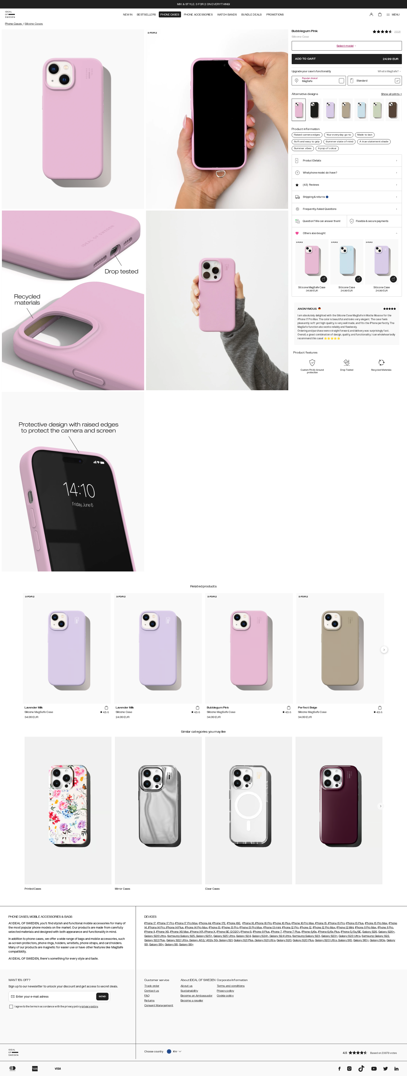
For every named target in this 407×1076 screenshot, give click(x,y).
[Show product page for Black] (314, 110)
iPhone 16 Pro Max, (302, 923)
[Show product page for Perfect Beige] (346, 110)
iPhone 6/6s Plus (329, 931)
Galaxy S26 (369, 931)
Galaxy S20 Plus (303, 940)
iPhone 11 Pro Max (365, 927)
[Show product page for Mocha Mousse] (393, 110)
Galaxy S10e (377, 940)
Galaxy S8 (171, 944)
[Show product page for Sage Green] (377, 110)
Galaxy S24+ (260, 936)
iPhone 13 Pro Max (251, 927)
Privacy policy (225, 990)
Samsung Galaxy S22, (376, 936)
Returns (149, 1000)
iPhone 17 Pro (165, 923)
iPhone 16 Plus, (282, 923)
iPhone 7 (276, 931)
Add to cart (347, 59)
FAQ (146, 995)
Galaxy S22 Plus (154, 940)
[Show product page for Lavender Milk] (330, 110)
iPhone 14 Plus (174, 927)
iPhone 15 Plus (355, 923)
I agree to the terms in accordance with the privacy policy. (56, 1006)
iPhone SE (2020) (228, 931)
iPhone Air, (205, 923)
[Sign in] (371, 14)
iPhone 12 (306, 927)
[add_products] (323, 279)
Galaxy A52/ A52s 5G (203, 940)
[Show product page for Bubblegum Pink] (299, 110)
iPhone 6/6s (309, 931)
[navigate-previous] (384, 649)
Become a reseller (192, 1000)
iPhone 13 (214, 927)
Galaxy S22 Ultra (177, 940)
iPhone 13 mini (272, 927)
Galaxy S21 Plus (244, 940)
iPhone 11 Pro (385, 927)
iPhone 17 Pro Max (186, 923)
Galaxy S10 (344, 940)
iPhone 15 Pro (336, 923)
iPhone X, (210, 931)
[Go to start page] (10, 14)
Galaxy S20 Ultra (326, 940)
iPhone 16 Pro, (263, 923)
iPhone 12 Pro (290, 927)
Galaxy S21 (225, 940)
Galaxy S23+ (329, 936)
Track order (151, 985)
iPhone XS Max (179, 931)
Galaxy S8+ (186, 944)
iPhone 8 (246, 931)
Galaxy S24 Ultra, (280, 936)
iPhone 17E (219, 923)
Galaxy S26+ (386, 931)
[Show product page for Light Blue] (361, 110)
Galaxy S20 (284, 940)
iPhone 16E (233, 923)
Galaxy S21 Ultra (264, 940)
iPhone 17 (150, 923)
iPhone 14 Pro (156, 927)
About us (186, 985)
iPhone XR (196, 931)
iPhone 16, (248, 923)
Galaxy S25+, (204, 936)
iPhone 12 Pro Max (324, 927)
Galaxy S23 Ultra (349, 936)
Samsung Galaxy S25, (181, 936)
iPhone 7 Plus (291, 931)
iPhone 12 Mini (345, 927)
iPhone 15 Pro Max (376, 923)
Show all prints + (391, 94)
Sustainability (189, 990)
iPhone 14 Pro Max (196, 927)
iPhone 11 (149, 931)
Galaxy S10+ (361, 940)
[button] (371, 1052)
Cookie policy (225, 995)
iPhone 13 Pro (230, 927)
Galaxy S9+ (156, 944)
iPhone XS (162, 931)
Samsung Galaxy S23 (306, 936)
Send (102, 996)
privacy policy (90, 1006)
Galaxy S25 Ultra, (224, 936)
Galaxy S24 (243, 936)
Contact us (151, 990)
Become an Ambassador (196, 995)
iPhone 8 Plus (261, 931)
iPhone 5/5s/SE (351, 931)
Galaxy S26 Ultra (155, 936)
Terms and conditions (231, 985)
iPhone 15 (321, 923)
